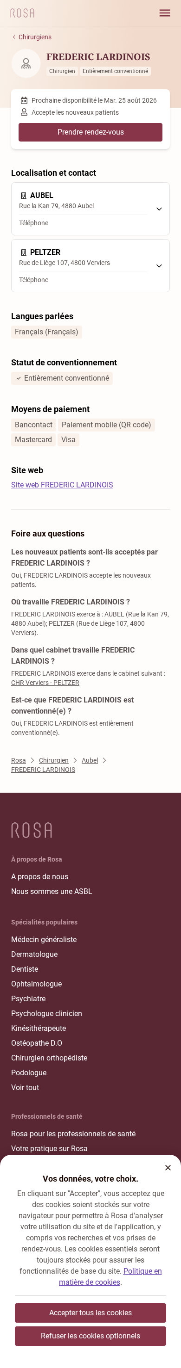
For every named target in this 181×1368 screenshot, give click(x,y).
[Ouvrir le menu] (165, 13)
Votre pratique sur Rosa (49, 1148)
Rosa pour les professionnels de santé (73, 1133)
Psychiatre (28, 998)
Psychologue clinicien (46, 1013)
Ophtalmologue (36, 984)
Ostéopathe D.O (36, 1043)
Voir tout (25, 1087)
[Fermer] (168, 1167)
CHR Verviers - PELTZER (45, 682)
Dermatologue (34, 954)
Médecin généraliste (44, 939)
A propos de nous (39, 876)
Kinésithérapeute (38, 1028)
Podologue (28, 1072)
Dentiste (24, 969)
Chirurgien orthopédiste (49, 1058)
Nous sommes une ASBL (51, 891)
